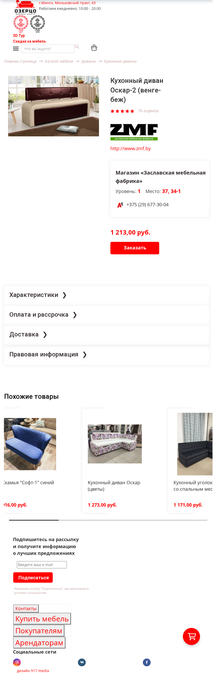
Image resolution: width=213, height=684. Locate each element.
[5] (132, 110)
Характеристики (33, 294)
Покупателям (38, 630)
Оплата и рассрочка (39, 314)
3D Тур (19, 36)
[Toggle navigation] (17, 49)
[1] (112, 110)
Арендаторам (39, 642)
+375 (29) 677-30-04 (148, 204)
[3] (122, 110)
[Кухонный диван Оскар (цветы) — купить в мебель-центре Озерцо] (115, 444)
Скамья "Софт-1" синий (28, 482)
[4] (127, 110)
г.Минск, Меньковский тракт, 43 (67, 2)
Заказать (135, 247)
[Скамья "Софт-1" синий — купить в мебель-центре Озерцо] (29, 444)
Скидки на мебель (29, 41)
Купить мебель (42, 618)
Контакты (26, 608)
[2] (117, 110)
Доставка (24, 334)
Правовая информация (43, 354)
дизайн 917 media (33, 670)
